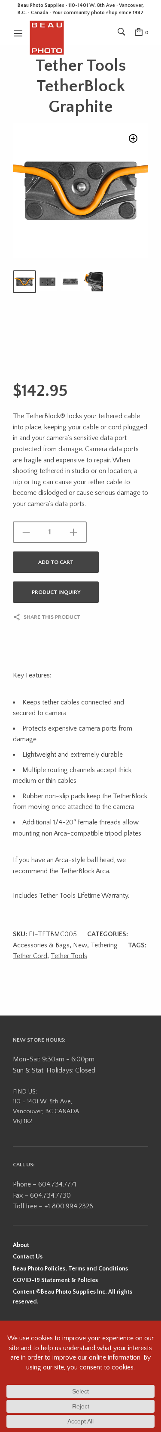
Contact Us (28, 1256)
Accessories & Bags (41, 945)
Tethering (104, 945)
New (80, 945)
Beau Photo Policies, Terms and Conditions (70, 1268)
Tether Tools (69, 956)
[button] (133, 138)
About (21, 1245)
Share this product (52, 617)
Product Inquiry (56, 592)
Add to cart (55, 562)
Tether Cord (30, 956)
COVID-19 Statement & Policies (55, 1280)
